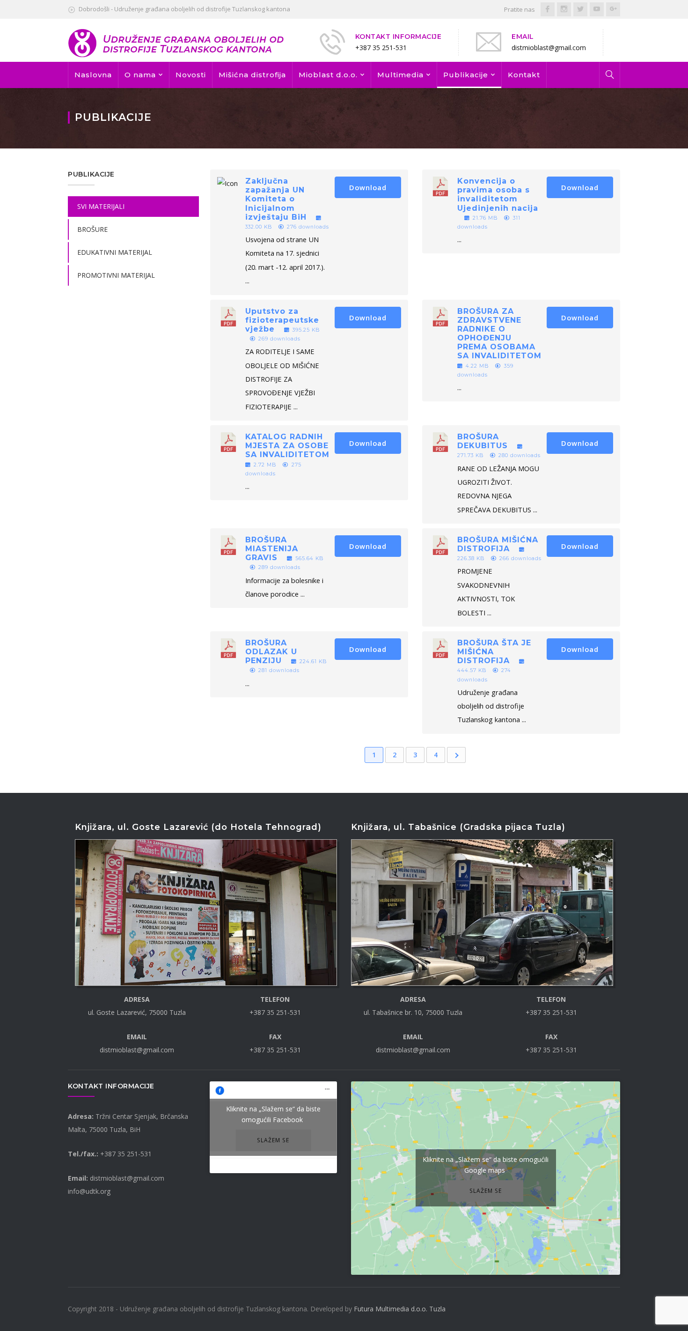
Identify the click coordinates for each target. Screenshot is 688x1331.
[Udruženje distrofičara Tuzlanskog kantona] (176, 42)
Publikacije (465, 74)
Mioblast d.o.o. (328, 74)
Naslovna (93, 74)
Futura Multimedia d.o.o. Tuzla (400, 1308)
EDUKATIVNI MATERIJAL (114, 252)
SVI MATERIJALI (100, 206)
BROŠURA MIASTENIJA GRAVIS (271, 548)
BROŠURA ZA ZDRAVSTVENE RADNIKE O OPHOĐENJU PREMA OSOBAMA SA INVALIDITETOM (499, 334)
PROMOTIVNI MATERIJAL (116, 275)
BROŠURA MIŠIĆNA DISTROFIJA (497, 544)
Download (368, 187)
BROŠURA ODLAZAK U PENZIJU (271, 651)
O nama (140, 74)
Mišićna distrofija (252, 74)
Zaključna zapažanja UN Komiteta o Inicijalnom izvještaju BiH (276, 199)
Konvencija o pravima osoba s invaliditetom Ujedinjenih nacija (497, 195)
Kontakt (524, 74)
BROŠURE (92, 229)
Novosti (191, 74)
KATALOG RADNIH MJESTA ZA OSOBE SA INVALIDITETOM (287, 445)
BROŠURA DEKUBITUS (482, 441)
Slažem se (273, 1140)
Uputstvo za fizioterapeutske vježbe (282, 320)
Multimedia (400, 74)
